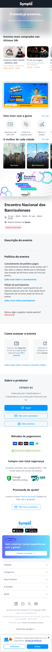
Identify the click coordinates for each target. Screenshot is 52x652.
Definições (14, 646)
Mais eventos (28, 423)
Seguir (28, 407)
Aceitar (37, 646)
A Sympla (8, 586)
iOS (22, 353)
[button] (8, 639)
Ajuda (6, 594)
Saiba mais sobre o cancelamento (20, 279)
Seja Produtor (10, 579)
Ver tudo (45, 116)
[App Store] (17, 530)
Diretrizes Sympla (24, 629)
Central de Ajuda (28, 496)
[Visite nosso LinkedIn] (16, 603)
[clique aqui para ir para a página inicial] (26, 3)
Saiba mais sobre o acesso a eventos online (25, 365)
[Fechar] (48, 638)
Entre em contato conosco (32, 622)
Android (16, 355)
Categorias (9, 572)
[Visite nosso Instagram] (22, 603)
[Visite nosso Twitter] (29, 603)
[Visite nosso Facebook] (36, 603)
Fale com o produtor (28, 415)
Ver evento (26, 27)
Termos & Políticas (33, 640)
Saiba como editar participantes (19, 300)
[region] (26, 643)
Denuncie (9, 315)
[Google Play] (31, 530)
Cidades (7, 564)
